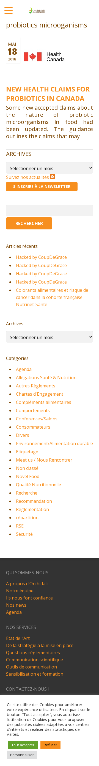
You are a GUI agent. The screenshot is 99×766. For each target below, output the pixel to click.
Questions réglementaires (33, 653)
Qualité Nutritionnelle (38, 485)
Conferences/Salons (36, 419)
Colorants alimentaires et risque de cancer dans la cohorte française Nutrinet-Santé (52, 297)
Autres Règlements (35, 386)
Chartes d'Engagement (39, 394)
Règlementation (32, 509)
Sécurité (24, 534)
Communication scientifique (34, 660)
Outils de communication (31, 667)
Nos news (16, 605)
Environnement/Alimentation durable (54, 443)
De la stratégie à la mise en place (39, 645)
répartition (27, 518)
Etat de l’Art (18, 638)
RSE (20, 526)
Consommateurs (33, 427)
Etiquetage (27, 452)
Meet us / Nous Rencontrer (44, 460)
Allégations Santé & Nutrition (46, 377)
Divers (22, 435)
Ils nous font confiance (29, 598)
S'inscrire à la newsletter (41, 186)
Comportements (33, 410)
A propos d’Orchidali (27, 584)
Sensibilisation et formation (34, 674)
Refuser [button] (50, 744)
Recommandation (34, 501)
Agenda (24, 369)
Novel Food (27, 476)
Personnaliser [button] (22, 754)
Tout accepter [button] (23, 744)
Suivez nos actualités (28, 177)
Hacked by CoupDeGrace (41, 257)
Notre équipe (20, 591)
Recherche (26, 493)
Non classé (27, 468)
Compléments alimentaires (43, 402)
